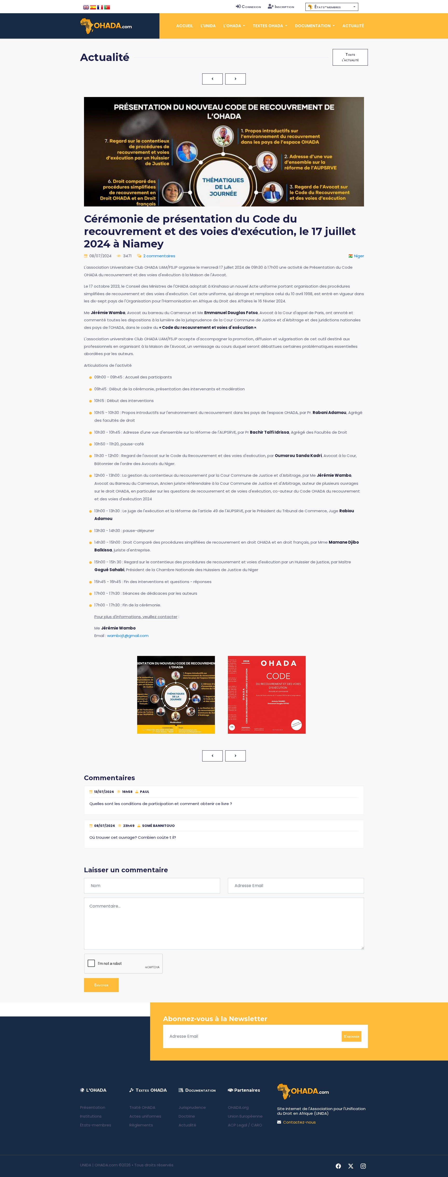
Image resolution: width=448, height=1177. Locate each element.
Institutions (91, 1116)
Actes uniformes (145, 1116)
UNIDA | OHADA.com (99, 1165)
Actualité (353, 26)
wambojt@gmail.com (128, 635)
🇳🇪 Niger (356, 256)
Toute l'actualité (350, 57)
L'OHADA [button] (232, 26)
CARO (256, 1125)
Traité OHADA (142, 1107)
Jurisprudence (192, 1107)
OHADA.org (238, 1107)
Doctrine (187, 1116)
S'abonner (351, 1036)
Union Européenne (245, 1116)
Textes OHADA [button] (268, 26)
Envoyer (101, 985)
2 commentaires (159, 256)
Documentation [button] (313, 26)
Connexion (251, 7)
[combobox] (331, 7)
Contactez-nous (299, 1122)
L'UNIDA (208, 26)
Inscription (284, 7)
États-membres (95, 1125)
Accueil (184, 26)
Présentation (92, 1107)
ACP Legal (237, 1125)
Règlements (141, 1125)
